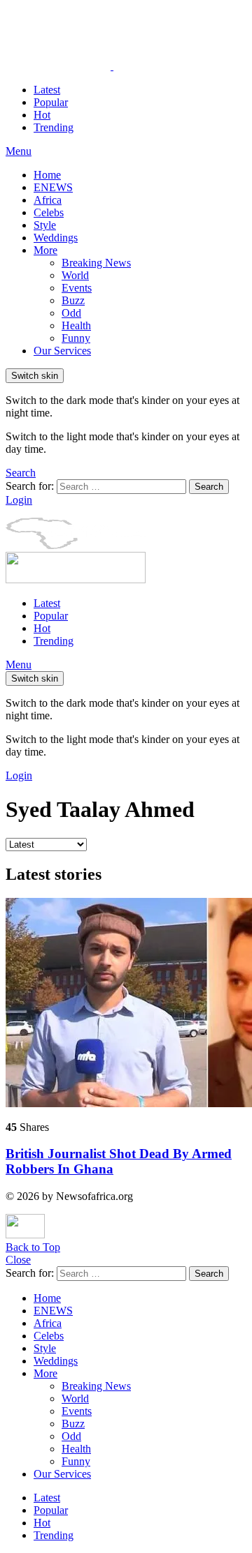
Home (47, 175)
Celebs (49, 212)
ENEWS (53, 187)
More (45, 250)
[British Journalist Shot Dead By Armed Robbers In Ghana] (126, 1004)
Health (76, 325)
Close (18, 1260)
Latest (47, 90)
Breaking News (96, 263)
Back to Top (33, 1247)
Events (77, 288)
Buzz (73, 300)
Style (45, 225)
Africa (48, 200)
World (75, 275)
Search (209, 486)
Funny (76, 338)
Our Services (62, 351)
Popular (51, 102)
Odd (71, 313)
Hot (42, 115)
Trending (54, 127)
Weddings (56, 237)
